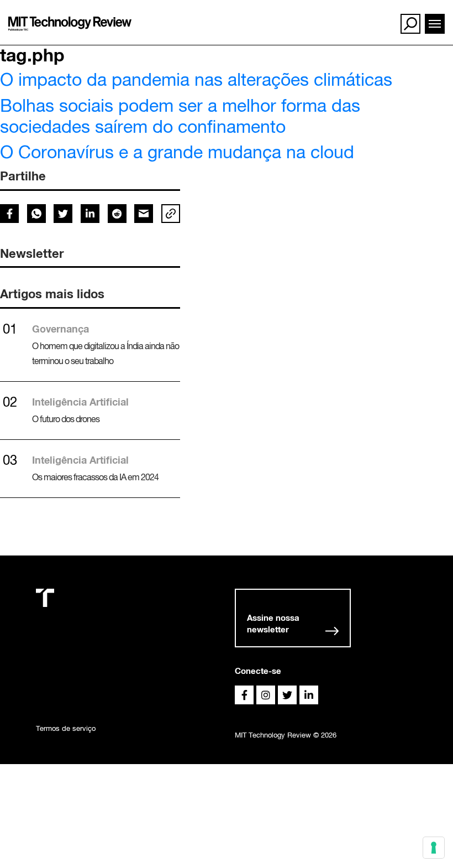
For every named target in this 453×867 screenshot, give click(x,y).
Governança (60, 329)
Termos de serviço (66, 728)
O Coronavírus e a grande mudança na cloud (177, 152)
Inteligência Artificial (80, 402)
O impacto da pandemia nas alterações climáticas (196, 79)
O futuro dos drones (65, 419)
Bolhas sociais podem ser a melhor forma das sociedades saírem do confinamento (180, 116)
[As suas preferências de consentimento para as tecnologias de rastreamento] (433, 847)
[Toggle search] (410, 24)
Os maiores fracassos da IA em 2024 (95, 477)
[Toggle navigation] (435, 24)
